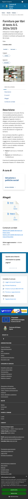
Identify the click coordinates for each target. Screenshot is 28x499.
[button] (14, 496)
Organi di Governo (5, 347)
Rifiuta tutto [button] (14, 493)
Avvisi (2, 409)
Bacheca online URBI (6, 474)
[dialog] (14, 487)
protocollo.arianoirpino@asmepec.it (12, 439)
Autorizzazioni (4, 397)
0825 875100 (13, 441)
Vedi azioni (13, 49)
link (2, 487)
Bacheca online (5, 472)
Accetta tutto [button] (14, 490)
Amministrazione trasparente (8, 463)
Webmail (3, 468)
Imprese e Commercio (6, 374)
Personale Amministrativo (7, 357)
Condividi (5, 49)
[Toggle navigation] (3, 6)
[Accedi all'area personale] (22, 1)
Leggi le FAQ (4, 453)
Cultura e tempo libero (6, 370)
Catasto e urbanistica (6, 376)
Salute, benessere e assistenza (8, 395)
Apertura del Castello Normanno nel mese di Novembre (13, 236)
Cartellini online (5, 470)
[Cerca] (25, 6)
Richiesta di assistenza (6, 455)
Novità (8, 13)
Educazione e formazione (7, 386)
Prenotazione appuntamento (8, 449)
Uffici (2, 351)
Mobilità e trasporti (6, 378)
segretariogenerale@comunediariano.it (14, 437)
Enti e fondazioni (5, 353)
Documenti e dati (5, 360)
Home (3, 13)
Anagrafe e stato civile (6, 368)
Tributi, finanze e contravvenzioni (9, 390)
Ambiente (3, 392)
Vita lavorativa (4, 372)
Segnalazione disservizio (7, 451)
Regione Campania (7, 2)
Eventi (2, 419)
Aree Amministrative (6, 349)
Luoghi (2, 416)
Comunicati (4, 407)
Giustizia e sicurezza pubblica (8, 388)
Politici (2, 355)
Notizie (14, 13)
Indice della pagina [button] (9, 87)
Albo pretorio (4, 465)
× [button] (26, 476)
